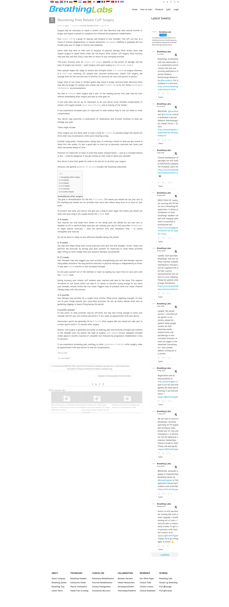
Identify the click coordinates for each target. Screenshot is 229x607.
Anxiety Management (101, 586)
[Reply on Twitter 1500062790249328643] (159, 183)
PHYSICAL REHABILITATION (89, 26)
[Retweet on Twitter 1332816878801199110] (163, 293)
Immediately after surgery (70, 177)
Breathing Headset (78, 578)
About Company (58, 578)
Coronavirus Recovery (101, 590)
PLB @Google (165, 586)
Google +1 (99, 384)
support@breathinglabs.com (170, 397)
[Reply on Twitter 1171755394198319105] (159, 453)
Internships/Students (127, 590)
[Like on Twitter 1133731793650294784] (168, 546)
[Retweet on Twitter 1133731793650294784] (163, 546)
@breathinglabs (175, 111)
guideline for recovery (86, 166)
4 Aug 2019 (160, 466)
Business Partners (125, 578)
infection (97, 105)
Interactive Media (78, 582)
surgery (67, 358)
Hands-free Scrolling (79, 590)
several (71, 266)
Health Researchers (126, 582)
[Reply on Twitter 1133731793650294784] (159, 546)
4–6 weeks (65, 180)
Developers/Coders (126, 586)
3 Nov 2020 (160, 306)
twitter (167, 2)
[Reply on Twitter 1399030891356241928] (159, 238)
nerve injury (87, 105)
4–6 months (118, 70)
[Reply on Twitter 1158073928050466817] (159, 493)
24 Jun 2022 (161, 106)
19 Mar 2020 (161, 371)
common (72, 93)
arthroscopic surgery (124, 65)
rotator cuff (67, 39)
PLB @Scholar (165, 590)
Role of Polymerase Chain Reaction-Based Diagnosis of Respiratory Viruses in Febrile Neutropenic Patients (66, 407)
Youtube (174, 2)
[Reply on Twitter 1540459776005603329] (159, 140)
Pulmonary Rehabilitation (103, 578)
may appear (111, 42)
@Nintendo (166, 114)
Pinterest (103, 384)
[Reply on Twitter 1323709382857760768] (159, 358)
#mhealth (162, 135)
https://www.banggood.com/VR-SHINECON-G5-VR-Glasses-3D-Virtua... (172, 230)
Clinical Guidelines (147, 590)
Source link (62, 352)
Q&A (168, 9)
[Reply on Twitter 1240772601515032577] (159, 401)
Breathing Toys (58, 586)
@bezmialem (166, 80)
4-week (101, 214)
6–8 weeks (65, 183)
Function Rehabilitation (102, 582)
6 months (97, 321)
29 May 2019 (161, 506)
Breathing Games (59, 582)
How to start (146, 9)
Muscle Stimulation (78, 586)
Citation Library (146, 586)
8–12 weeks (65, 185)
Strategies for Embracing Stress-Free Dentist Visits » (115, 376)
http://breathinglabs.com (169, 381)
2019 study (67, 73)
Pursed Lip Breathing (168, 582)
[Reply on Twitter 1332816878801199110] (159, 293)
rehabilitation (136, 225)
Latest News (57, 590)
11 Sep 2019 (161, 414)
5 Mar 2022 (160, 153)
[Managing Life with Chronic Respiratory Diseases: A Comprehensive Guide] (127, 398)
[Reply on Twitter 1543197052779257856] (159, 94)
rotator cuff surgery (93, 62)
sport (63, 358)
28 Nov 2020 (161, 251)
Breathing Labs (164, 51)
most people (112, 333)
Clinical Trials (145, 582)
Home (134, 9)
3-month (65, 275)
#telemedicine (164, 132)
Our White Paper (147, 578)
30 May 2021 (161, 195)
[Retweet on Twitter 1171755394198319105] (163, 453)
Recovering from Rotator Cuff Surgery (85, 19)
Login (176, 9)
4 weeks (108, 133)
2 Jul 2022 (160, 54)
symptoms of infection (114, 344)
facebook (92, 384)
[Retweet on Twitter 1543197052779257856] (163, 94)
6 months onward (67, 191)
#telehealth (176, 132)
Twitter (96, 384)
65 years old (109, 85)
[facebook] (164, 2)
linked (178, 2)
